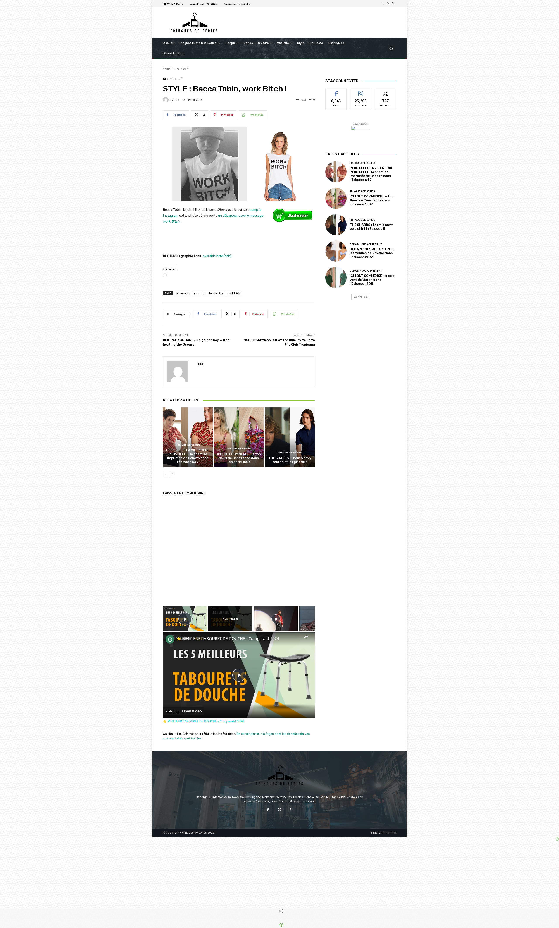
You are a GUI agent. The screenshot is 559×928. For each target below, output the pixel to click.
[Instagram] (388, 3)
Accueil (167, 69)
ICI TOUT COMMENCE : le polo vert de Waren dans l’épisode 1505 (372, 280)
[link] (170, 639)
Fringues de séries (187, 445)
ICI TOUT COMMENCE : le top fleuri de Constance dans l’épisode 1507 (239, 458)
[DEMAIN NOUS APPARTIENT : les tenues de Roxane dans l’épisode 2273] (336, 251)
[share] (306, 637)
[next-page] (172, 474)
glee (196, 293)
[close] (281, 911)
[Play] (275, 618)
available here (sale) (217, 256)
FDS (176, 99)
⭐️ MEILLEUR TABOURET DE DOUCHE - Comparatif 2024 (227, 638)
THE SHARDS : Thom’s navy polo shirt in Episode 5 (289, 460)
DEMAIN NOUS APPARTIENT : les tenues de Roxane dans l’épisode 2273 (372, 253)
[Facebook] (383, 3)
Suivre (360, 91)
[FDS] (166, 100)
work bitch (234, 293)
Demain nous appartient (366, 244)
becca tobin (183, 293)
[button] (391, 48)
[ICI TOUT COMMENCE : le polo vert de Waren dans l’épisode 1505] (336, 277)
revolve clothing (213, 293)
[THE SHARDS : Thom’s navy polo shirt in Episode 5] (290, 437)
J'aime (336, 91)
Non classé (181, 69)
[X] (393, 3)
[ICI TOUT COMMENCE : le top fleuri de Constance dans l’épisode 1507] (239, 437)
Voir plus (359, 297)
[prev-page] (165, 474)
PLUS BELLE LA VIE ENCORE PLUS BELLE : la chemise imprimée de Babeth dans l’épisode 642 (187, 456)
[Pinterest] (291, 809)
